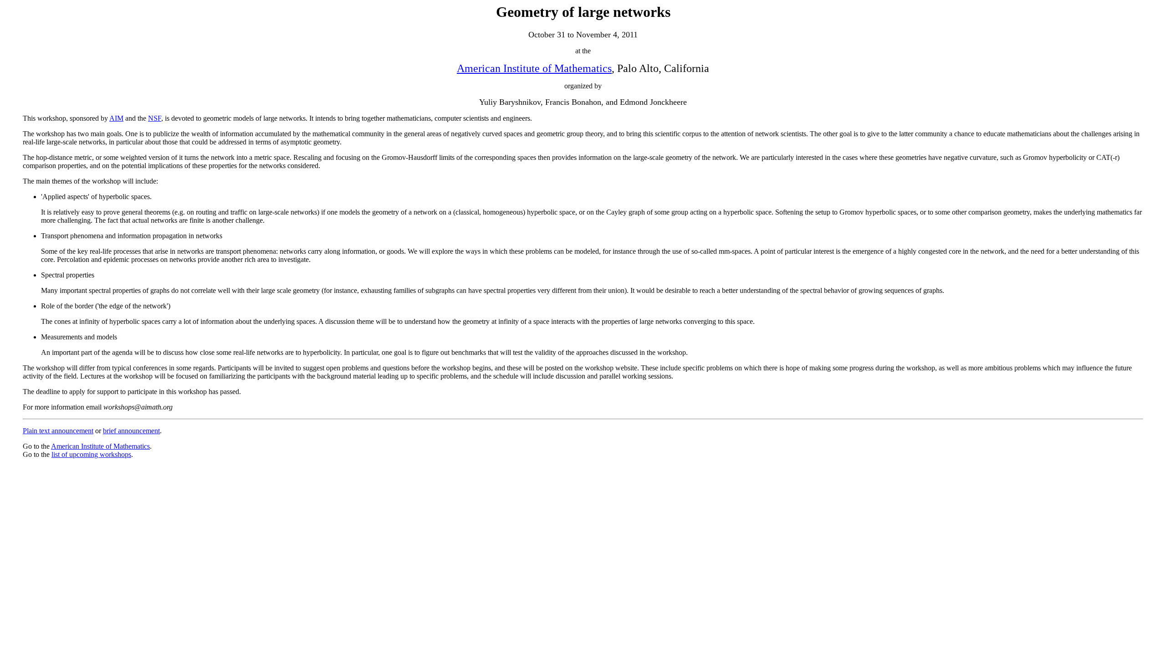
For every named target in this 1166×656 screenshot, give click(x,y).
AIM (116, 118)
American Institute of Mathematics (534, 68)
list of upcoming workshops (91, 454)
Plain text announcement (58, 431)
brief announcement (131, 431)
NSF (154, 118)
